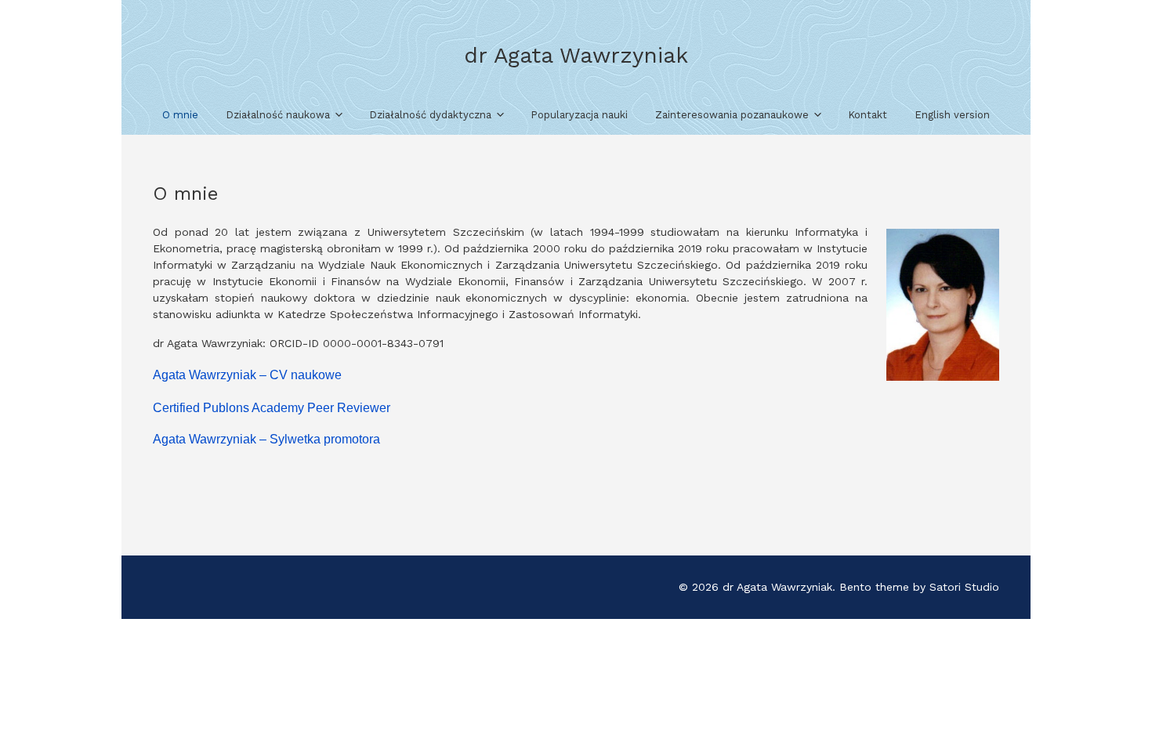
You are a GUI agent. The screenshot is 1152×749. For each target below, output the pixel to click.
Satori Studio (964, 587)
